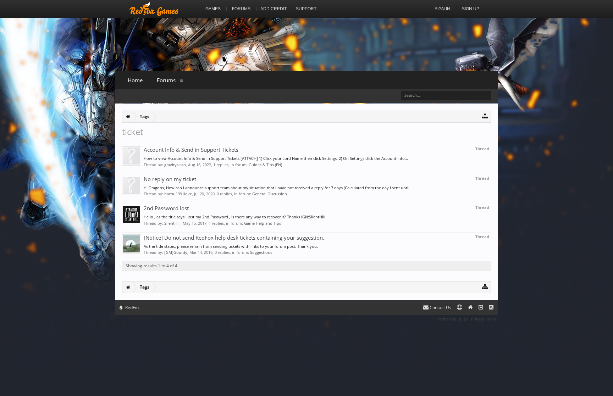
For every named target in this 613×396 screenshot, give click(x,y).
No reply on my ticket (170, 179)
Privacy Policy (483, 319)
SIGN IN (442, 8)
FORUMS (241, 8)
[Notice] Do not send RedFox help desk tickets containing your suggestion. (234, 237)
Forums (166, 80)
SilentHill (172, 223)
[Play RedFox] (154, 9)
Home (135, 80)
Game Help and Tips (262, 223)
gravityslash (175, 164)
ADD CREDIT (273, 8)
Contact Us (440, 308)
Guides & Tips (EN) (265, 164)
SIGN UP (470, 8)
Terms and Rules (452, 319)
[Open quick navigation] (485, 115)
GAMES (213, 8)
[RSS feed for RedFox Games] (491, 307)
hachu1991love (178, 193)
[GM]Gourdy (175, 252)
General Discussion (269, 193)
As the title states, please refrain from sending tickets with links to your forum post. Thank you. (231, 246)
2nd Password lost (166, 208)
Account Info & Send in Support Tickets (191, 149)
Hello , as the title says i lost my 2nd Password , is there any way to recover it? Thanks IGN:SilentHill (234, 216)
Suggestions (261, 252)
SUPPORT (306, 8)
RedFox (131, 308)
